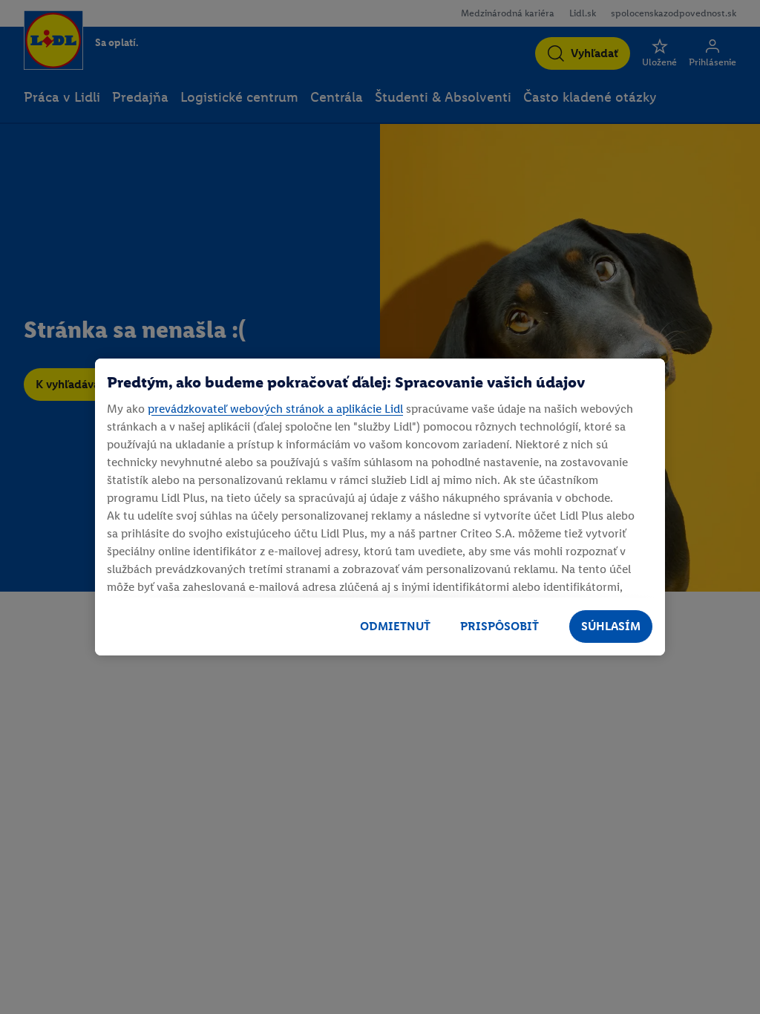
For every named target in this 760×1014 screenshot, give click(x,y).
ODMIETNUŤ (395, 626)
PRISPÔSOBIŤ (499, 626)
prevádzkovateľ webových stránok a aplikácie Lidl (275, 409)
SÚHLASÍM (611, 626)
